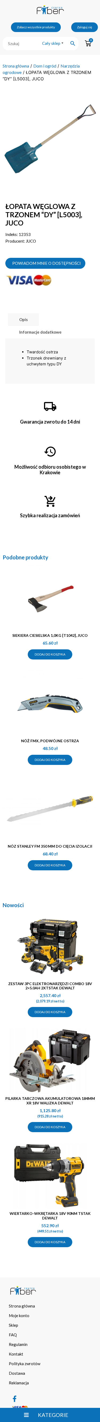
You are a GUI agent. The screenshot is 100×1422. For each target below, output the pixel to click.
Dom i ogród (44, 65)
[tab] (23, 319)
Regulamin (18, 1344)
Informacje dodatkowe (40, 332)
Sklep (13, 1325)
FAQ (13, 1334)
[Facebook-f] (14, 1399)
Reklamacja (19, 1382)
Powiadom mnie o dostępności (46, 263)
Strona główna (16, 65)
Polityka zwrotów (24, 1363)
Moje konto (19, 1315)
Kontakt (16, 1354)
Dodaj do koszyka (50, 654)
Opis (23, 319)
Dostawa (17, 1373)
